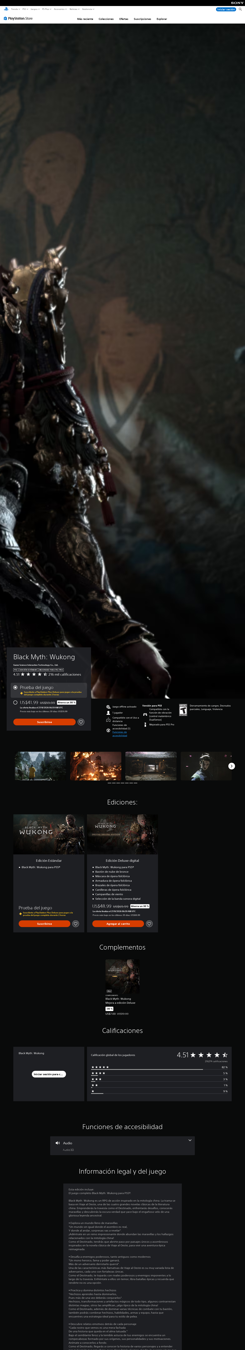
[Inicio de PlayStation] (6, 9)
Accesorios (59, 9)
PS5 (24, 9)
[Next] (231, 766)
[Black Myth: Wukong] (40, 766)
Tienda (14, 9)
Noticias (73, 9)
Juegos (33, 9)
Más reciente (85, 19)
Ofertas (123, 19)
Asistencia (87, 9)
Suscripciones (142, 19)
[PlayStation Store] (19, 18)
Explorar (162, 19)
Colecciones (106, 19)
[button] (126, 733)
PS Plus (45, 9)
